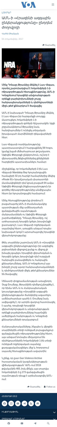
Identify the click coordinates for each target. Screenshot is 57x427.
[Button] (48, 45)
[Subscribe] (37, 403)
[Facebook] (8, 423)
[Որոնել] (48, 423)
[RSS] (31, 403)
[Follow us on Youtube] (18, 403)
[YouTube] (22, 423)
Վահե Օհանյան (10, 33)
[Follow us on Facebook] (4, 403)
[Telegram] (35, 423)
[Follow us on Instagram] (11, 403)
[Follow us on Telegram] (24, 403)
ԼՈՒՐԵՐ (6, 12)
